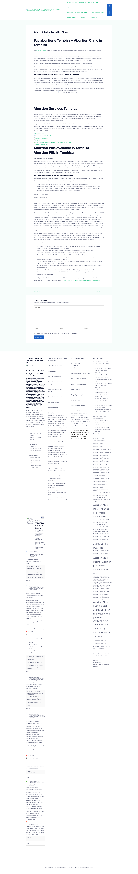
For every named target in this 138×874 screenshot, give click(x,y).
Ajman (68, 280)
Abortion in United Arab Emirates (102, 656)
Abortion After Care (100, 423)
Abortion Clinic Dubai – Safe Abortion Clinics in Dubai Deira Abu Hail (84, 5)
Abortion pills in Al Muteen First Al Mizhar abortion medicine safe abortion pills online (101, 465)
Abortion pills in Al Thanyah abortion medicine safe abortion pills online (102, 487)
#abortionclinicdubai (33, 760)
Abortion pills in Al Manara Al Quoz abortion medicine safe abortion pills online (101, 459)
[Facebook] (94, 669)
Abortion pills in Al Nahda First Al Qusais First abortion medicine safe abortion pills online (101, 468)
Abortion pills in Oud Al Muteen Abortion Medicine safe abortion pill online (101, 592)
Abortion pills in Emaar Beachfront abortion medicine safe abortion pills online (101, 551)
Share (28, 581)
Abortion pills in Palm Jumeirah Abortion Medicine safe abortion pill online (101, 598)
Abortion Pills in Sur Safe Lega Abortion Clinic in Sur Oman (101, 630)
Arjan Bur (95, 648)
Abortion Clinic (35, 378)
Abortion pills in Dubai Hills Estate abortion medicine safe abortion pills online (101, 537)
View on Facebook (29, 580)
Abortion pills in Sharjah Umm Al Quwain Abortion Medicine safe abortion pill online (101, 621)
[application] (104, 5)
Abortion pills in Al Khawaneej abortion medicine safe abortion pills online (100, 456)
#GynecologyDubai (30, 646)
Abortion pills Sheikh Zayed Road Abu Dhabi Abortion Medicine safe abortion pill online (101, 645)
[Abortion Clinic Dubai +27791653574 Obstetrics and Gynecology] (30, 521)
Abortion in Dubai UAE (101, 375)
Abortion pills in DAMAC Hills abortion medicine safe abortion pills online (102, 495)
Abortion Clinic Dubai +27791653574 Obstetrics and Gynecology (36, 553)
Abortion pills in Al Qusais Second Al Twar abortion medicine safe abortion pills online (101, 477)
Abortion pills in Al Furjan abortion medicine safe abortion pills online (101, 445)
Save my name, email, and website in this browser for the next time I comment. (57, 333)
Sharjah (89, 280)
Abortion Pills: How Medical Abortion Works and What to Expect (34, 568)
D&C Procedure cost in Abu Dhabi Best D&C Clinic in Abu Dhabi (35, 657)
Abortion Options (71, 17)
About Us (69, 12)
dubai (80, 384)
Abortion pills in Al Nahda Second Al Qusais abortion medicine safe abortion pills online (101, 471)
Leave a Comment (38, 35)
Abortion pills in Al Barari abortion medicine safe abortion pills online (101, 442)
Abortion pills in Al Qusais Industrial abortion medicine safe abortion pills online (101, 474)
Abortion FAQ (83, 17)
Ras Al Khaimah (83, 280)
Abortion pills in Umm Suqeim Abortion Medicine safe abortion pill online (100, 639)
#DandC (28, 642)
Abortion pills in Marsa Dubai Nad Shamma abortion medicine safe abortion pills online (101, 577)
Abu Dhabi (64, 280)
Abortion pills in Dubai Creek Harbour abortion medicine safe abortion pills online (101, 529)
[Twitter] (96, 669)
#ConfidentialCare (30, 652)
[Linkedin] (102, 669)
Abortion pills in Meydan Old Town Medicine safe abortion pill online (102, 583)
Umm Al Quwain (96, 280)
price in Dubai (56, 413)
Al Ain (72, 280)
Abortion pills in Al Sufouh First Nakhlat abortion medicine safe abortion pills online (102, 484)
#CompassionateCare (31, 650)
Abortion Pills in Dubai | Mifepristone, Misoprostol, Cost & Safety (57, 493)
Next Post (98, 291)
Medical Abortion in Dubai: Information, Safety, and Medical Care (102, 394)
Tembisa (45, 56)
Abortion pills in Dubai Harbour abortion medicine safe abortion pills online (101, 534)
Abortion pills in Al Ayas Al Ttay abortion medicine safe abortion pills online (100, 439)
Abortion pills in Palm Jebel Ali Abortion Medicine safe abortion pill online (100, 595)
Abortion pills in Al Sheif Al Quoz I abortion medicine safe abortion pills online (101, 481)
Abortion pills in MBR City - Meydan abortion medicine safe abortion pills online (101, 580)
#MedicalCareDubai (39, 764)
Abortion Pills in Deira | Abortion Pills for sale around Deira (101, 510)
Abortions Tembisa (41, 50)
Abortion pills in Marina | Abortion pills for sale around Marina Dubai (102, 565)
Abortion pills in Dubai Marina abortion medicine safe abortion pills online (100, 540)
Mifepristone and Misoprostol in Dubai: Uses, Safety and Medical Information (57, 485)
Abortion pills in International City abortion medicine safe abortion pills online (101, 554)
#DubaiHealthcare (30, 648)
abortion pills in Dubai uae (100, 545)
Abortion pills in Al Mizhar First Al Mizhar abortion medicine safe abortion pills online (101, 462)
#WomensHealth (31, 768)
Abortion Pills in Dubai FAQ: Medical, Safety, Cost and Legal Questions (56, 471)
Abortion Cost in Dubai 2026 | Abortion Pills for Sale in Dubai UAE (35, 692)
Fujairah (76, 280)
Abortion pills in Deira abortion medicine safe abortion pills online (102, 501)
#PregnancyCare (36, 762)
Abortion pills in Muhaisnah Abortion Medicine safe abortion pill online (102, 589)
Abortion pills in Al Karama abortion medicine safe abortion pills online (102, 453)
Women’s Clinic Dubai (81, 12)
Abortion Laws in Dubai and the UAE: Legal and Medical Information (56, 478)
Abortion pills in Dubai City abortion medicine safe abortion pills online (101, 522)
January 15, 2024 (33, 467)
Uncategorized (48, 35)
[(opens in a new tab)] (34, 475)
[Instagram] (98, 669)
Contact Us (94, 17)
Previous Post (36, 291)
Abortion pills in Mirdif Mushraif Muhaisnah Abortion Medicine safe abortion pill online (101, 586)
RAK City (29, 837)
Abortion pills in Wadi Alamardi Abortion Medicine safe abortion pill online (101, 642)
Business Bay (101, 648)
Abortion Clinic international (101, 654)
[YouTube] (100, 669)
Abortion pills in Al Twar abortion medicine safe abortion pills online (102, 490)
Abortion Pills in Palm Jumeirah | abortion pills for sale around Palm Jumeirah (101, 610)
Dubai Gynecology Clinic (97, 12)
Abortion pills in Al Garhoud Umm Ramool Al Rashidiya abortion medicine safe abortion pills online (102, 449)
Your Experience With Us (101, 420)
